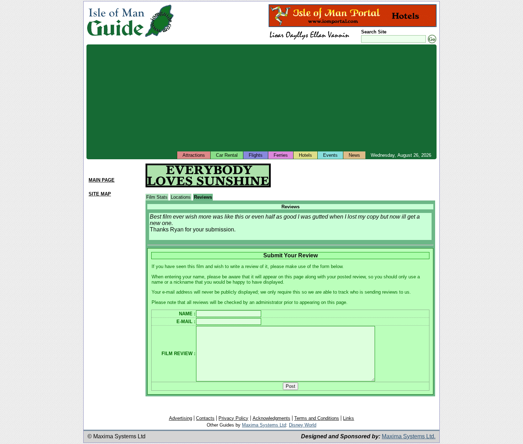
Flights (256, 155)
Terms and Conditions (316, 418)
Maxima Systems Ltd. (408, 436)
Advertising (180, 418)
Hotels (305, 155)
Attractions (194, 155)
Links (348, 418)
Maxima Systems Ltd (264, 425)
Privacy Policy (233, 418)
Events (330, 155)
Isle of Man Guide (115, 20)
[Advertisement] (299, 98)
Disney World (302, 425)
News (354, 155)
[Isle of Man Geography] (159, 37)
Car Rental (227, 155)
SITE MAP (100, 194)
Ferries (281, 155)
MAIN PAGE (102, 180)
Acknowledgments (271, 418)
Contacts (205, 418)
